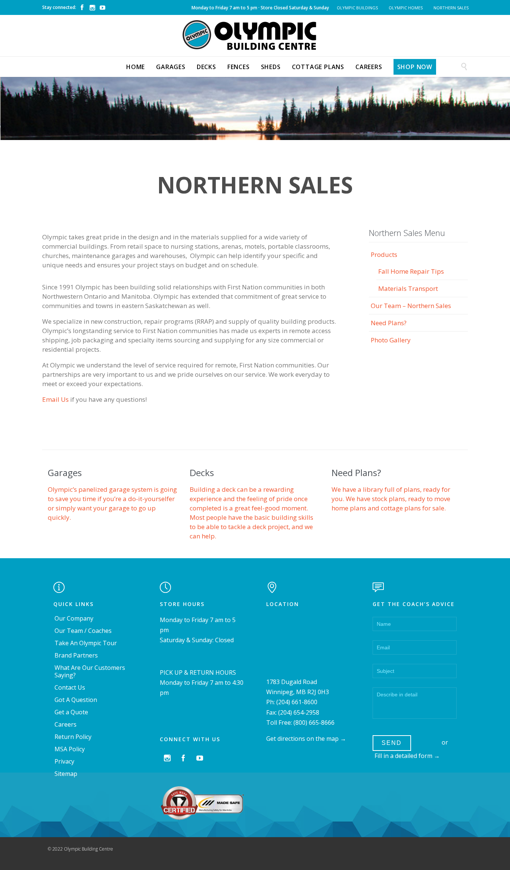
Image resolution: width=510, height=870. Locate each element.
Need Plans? (389, 323)
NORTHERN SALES (451, 7)
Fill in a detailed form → (407, 756)
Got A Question (76, 700)
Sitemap (66, 774)
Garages (65, 472)
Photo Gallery (391, 340)
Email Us (55, 399)
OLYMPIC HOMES (406, 7)
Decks (202, 472)
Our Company (74, 618)
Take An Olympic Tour (86, 643)
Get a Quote (71, 712)
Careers (66, 724)
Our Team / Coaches (83, 631)
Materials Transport (408, 288)
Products (384, 254)
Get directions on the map (302, 738)
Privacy (64, 761)
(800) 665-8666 (314, 722)
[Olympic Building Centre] (255, 35)
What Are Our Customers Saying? (90, 671)
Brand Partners (76, 655)
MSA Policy (70, 749)
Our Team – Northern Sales (411, 305)
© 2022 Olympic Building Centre (80, 849)
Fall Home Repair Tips (411, 271)
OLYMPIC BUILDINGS (357, 7)
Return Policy (73, 737)
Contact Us (70, 687)
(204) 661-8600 (296, 702)
